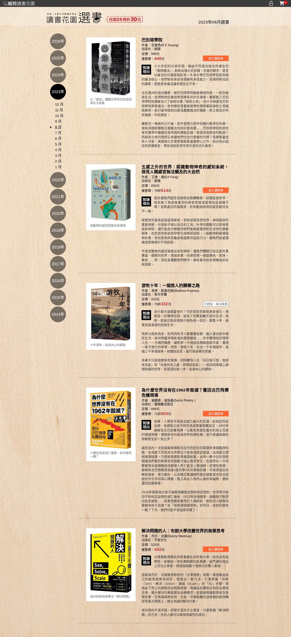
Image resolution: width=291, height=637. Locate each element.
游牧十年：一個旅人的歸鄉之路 (171, 285)
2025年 (58, 58)
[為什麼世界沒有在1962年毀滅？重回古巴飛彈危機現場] (111, 419)
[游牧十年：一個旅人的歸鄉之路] (111, 313)
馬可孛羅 (160, 294)
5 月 (58, 144)
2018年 (58, 247)
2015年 (58, 297)
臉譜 (157, 49)
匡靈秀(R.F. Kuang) (165, 45)
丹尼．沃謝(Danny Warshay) (171, 536)
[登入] (271, 3)
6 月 (58, 139)
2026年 (58, 41)
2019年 (58, 230)
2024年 (58, 75)
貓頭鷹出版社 (163, 404)
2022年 (58, 180)
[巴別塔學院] (111, 67)
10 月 (59, 116)
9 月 (58, 121)
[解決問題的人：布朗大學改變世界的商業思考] (111, 561)
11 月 (59, 110)
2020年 (58, 213)
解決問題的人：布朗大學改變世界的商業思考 (183, 530)
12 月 (59, 104)
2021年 (58, 197)
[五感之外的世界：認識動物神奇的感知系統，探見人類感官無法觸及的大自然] (111, 194)
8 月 (58, 127)
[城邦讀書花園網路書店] (19, 3)
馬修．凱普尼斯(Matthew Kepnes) (175, 290)
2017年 (58, 264)
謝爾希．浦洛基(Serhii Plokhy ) (173, 400)
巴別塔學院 (152, 40)
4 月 (58, 150)
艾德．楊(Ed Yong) (164, 177)
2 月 (58, 161)
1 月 (58, 167)
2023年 (58, 92)
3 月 (58, 156)
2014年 (58, 314)
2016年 (58, 281)
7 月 (58, 133)
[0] (282, 3)
